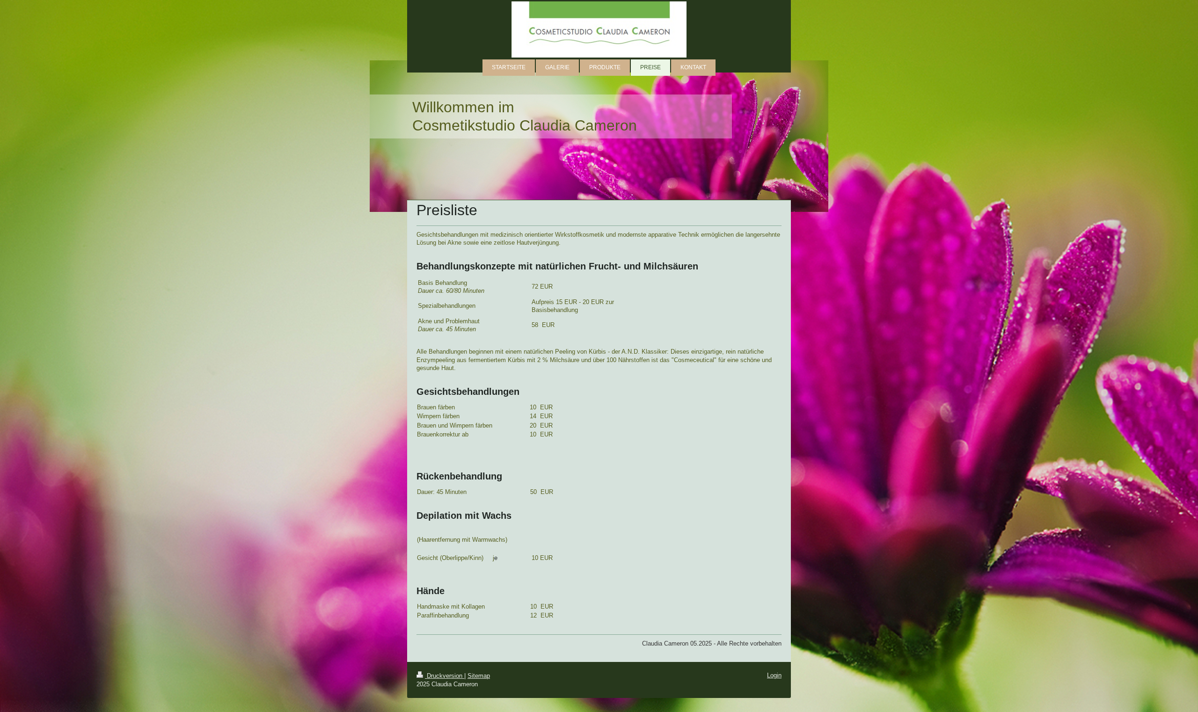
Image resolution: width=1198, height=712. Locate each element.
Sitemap (479, 675)
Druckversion (444, 675)
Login (774, 675)
